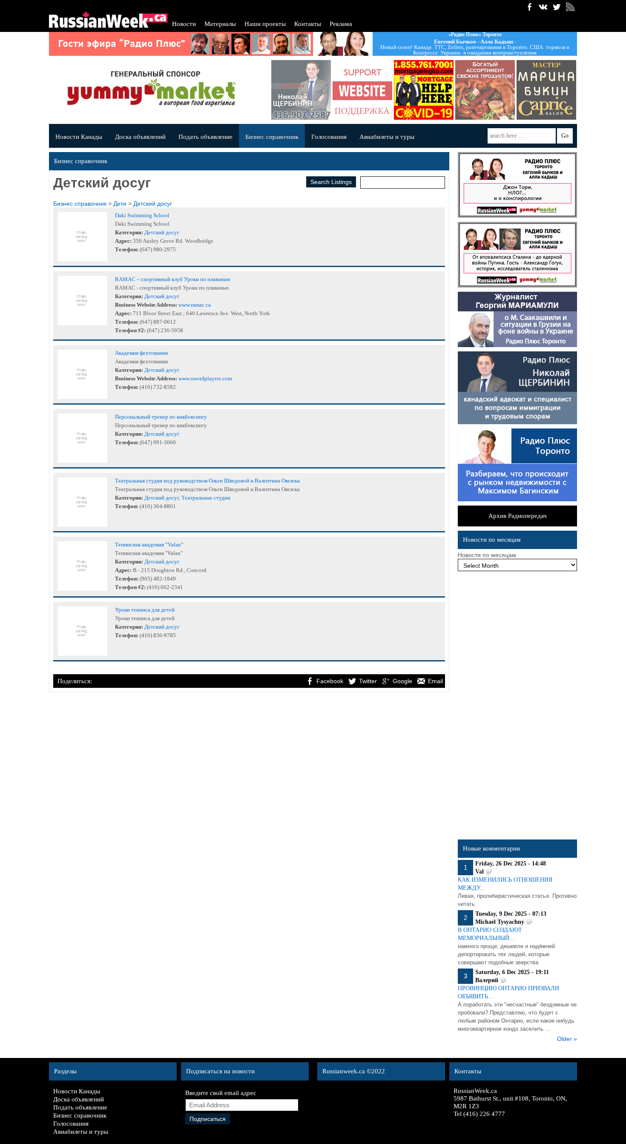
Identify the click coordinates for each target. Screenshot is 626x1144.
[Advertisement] (517, 707)
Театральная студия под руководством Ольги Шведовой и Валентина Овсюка (207, 480)
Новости (184, 23)
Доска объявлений (140, 136)
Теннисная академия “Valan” (149, 544)
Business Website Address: (146, 305)
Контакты (307, 23)
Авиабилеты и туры (386, 136)
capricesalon (546, 90)
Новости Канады (78, 136)
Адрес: (123, 241)
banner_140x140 (362, 90)
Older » (567, 1038)
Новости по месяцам (487, 555)
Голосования (329, 136)
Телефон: (126, 249)
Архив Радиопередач (517, 515)
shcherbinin (301, 90)
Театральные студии (205, 497)
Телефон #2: (130, 330)
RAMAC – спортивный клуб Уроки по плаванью (172, 279)
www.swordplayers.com (205, 378)
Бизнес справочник (272, 136)
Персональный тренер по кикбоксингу (161, 417)
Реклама (341, 23)
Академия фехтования (141, 353)
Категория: (129, 232)
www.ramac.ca (194, 305)
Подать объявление (205, 136)
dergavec (423, 90)
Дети (119, 203)
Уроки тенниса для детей (145, 609)
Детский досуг (152, 203)
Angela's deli (485, 90)
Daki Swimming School (142, 215)
